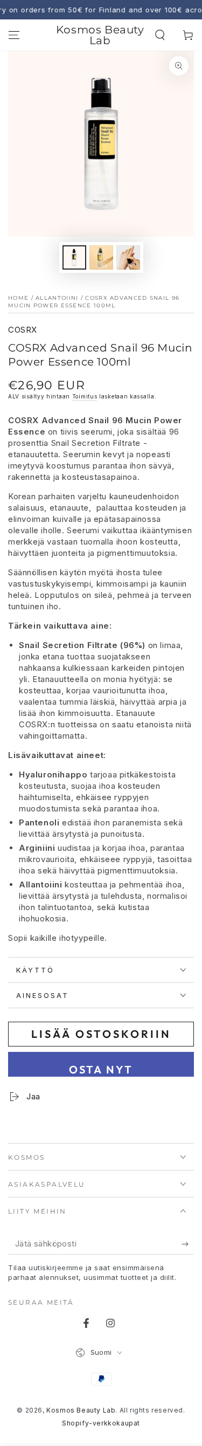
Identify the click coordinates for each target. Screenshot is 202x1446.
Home (18, 297)
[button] (160, 35)
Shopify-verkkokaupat (101, 1423)
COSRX (22, 330)
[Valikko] (14, 35)
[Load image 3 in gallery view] (128, 257)
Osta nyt (101, 1069)
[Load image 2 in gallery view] (101, 257)
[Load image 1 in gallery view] (74, 257)
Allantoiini (57, 297)
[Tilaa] (188, 1244)
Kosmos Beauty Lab (80, 1410)
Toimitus (84, 396)
